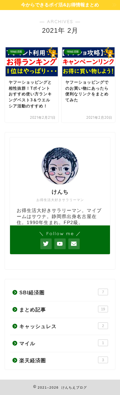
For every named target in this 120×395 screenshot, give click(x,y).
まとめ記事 (62, 309)
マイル (61, 343)
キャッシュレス (61, 326)
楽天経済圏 (61, 360)
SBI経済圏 (61, 292)
